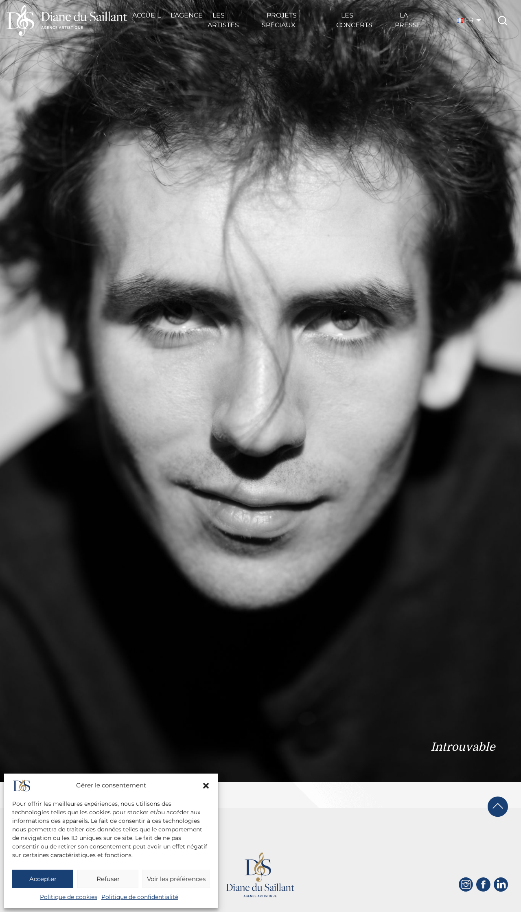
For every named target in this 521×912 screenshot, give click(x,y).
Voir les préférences (176, 879)
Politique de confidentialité (139, 897)
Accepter (43, 879)
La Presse (408, 20)
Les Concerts (354, 20)
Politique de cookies (68, 897)
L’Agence (187, 15)
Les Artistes (223, 20)
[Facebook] (483, 884)
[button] (206, 786)
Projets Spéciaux (279, 20)
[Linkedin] (501, 884)
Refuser (108, 879)
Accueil (146, 15)
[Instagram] (466, 884)
